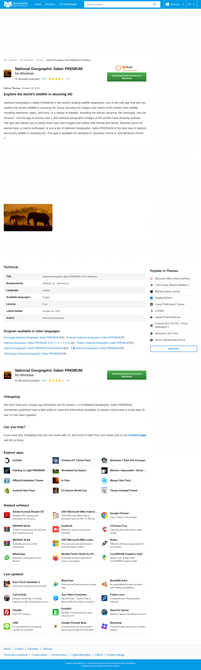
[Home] (5, 60)
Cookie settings (115, 655)
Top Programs (68, 4)
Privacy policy (59, 655)
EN (189, 4)
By (27, 78)
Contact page (137, 435)
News (38, 4)
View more (173, 348)
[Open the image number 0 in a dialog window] (28, 217)
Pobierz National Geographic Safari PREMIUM (103, 343)
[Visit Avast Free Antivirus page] (126, 68)
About (7, 649)
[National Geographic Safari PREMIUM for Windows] (7, 73)
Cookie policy (39, 655)
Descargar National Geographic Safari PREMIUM (31, 337)
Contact (19, 649)
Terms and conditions (15, 655)
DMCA (99, 655)
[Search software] (155, 4)
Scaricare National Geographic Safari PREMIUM (93, 337)
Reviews (50, 4)
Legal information (81, 655)
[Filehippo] (15, 4)
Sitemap (47, 649)
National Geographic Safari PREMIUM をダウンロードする (37, 343)
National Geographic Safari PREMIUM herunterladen (33, 348)
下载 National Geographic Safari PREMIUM (94, 348)
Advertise (33, 649)
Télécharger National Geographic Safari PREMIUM (32, 353)
